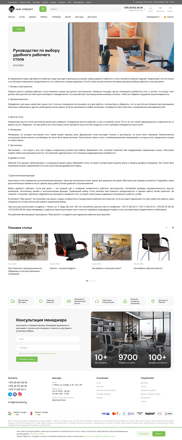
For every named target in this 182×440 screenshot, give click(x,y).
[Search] (118, 9)
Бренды (100, 398)
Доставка (36, 2)
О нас (99, 383)
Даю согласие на (37, 353)
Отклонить (143, 434)
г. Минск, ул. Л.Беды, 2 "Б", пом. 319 (67, 385)
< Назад (18, 29)
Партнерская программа (106, 390)
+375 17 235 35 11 (17, 389)
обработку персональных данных (44, 353)
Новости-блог (25, 2)
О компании (12, 2)
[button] (172, 227)
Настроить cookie (37, 434)
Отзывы (53, 2)
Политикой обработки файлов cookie (100, 436)
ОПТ (69, 2)
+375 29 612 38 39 (133, 8)
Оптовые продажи (104, 394)
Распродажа (145, 398)
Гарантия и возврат (148, 390)
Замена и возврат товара (150, 394)
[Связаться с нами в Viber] (15, 394)
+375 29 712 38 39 (17, 386)
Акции (88, 2)
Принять (158, 434)
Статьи (143, 401)
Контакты (62, 2)
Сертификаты (79, 2)
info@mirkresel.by (135, 10)
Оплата (45, 2)
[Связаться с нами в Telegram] (10, 394)
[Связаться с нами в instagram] (20, 394)
